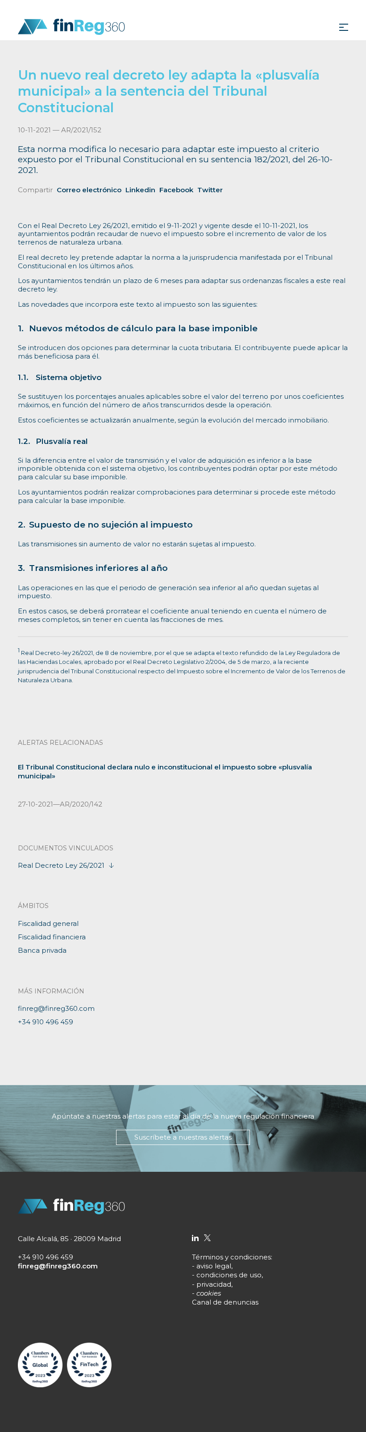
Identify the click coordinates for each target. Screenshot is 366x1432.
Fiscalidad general (48, 923)
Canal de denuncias (225, 1302)
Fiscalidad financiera (52, 937)
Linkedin (140, 190)
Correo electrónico (89, 190)
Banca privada (42, 950)
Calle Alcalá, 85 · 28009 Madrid (69, 1238)
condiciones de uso (229, 1275)
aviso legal (213, 1266)
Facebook (176, 190)
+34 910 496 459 (45, 1022)
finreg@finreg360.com (56, 1008)
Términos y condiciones (231, 1257)
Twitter (210, 190)
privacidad (213, 1284)
